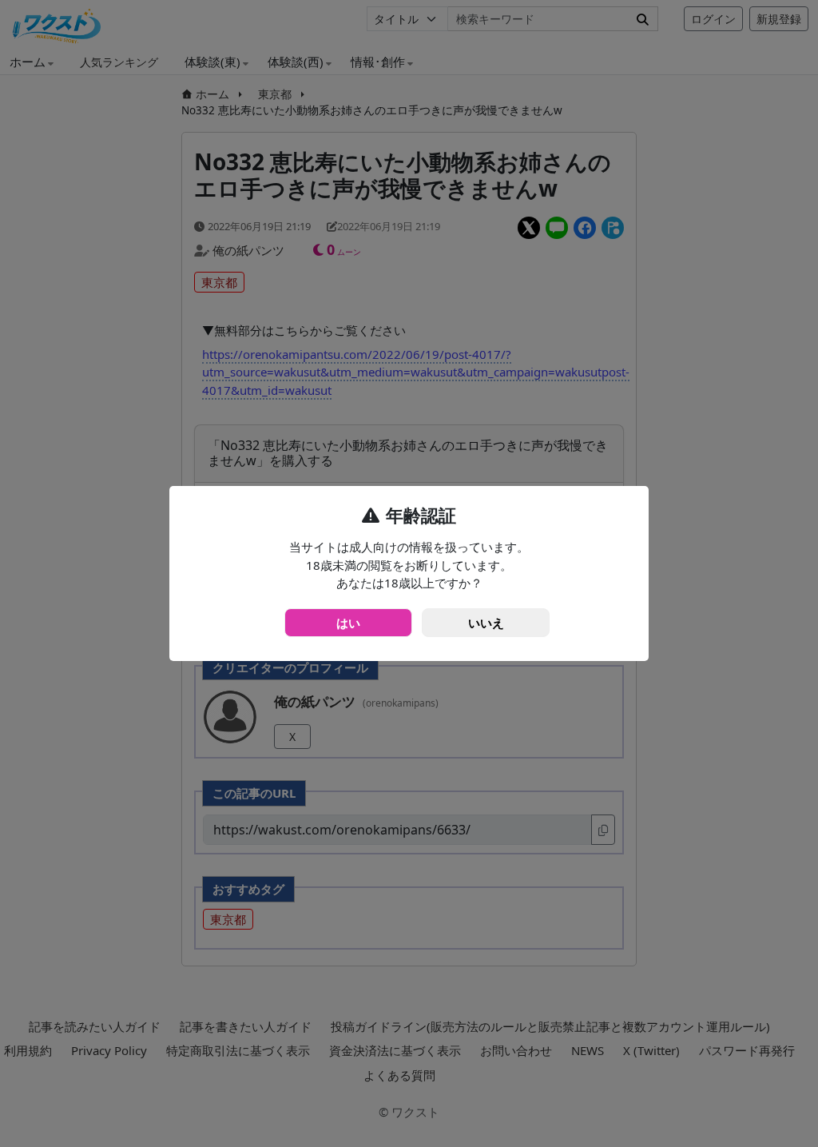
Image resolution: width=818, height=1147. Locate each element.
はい (348, 623)
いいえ (486, 623)
